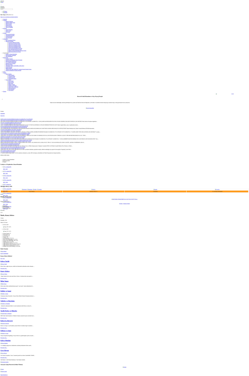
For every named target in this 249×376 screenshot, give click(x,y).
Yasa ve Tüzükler (9, 27)
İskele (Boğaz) (11, 75)
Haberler (5, 28)
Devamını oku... (4, 268)
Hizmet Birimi (9, 25)
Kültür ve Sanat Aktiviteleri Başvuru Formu (17, 50)
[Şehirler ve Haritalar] (5, 303)
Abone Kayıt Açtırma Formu (14, 43)
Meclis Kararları (9, 26)
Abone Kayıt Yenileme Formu (14, 46)
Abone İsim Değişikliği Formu (14, 47)
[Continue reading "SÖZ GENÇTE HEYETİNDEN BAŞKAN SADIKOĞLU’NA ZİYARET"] (17, 119)
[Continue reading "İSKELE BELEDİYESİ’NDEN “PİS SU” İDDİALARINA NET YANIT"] (16, 140)
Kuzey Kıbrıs (8, 79)
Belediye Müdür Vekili (10, 22)
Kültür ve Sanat (11, 84)
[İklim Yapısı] (3, 283)
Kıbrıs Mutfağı (11, 89)
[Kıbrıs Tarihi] (4, 264)
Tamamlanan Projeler (10, 35)
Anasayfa (5, 19)
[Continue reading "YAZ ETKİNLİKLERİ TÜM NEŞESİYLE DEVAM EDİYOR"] (14, 126)
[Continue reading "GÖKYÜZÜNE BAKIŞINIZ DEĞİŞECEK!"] (10, 143)
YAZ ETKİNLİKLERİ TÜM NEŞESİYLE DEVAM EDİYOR (14, 127)
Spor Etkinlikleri (9, 56)
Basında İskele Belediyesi (11, 61)
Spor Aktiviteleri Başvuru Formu (15, 49)
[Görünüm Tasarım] (4, 362)
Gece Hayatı (10, 90)
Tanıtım (4, 72)
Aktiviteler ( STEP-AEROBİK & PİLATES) (15, 65)
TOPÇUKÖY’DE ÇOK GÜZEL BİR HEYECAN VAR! (12, 148)
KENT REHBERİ (4, 253)
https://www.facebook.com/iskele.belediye (9, 17)
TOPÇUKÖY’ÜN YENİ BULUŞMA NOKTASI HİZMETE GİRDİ (15, 134)
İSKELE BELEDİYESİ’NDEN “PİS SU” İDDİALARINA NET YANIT (16, 141)
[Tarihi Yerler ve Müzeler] (6, 313)
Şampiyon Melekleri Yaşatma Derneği (13, 70)
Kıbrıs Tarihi (10, 81)
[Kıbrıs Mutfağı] (4, 343)
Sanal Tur (2, 115)
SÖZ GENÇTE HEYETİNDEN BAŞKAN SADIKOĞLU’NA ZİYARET (16, 120)
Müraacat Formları (9, 41)
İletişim (4, 91)
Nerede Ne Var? (11, 77)
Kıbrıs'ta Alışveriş (12, 88)
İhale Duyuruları (9, 64)
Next (4, 258)
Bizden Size (5, 57)
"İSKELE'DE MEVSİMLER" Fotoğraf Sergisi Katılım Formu (18, 69)
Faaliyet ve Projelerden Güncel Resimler (14, 60)
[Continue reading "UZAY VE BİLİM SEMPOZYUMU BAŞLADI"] (11, 122)
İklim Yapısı (10, 83)
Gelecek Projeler (9, 36)
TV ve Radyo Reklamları (11, 62)
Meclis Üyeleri (9, 23)
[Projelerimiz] (90, 108)
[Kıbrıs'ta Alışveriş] (5, 323)
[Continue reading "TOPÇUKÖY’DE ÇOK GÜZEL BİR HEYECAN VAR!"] (13, 147)
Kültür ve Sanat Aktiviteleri (11, 54)
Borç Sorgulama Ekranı (10, 40)
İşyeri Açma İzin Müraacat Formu (15, 48)
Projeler (4, 33)
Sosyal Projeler (9, 37)
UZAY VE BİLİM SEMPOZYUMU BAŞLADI (11, 123)
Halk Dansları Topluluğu (11, 55)
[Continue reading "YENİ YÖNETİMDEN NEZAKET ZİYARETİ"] (11, 129)
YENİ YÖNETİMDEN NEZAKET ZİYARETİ (10, 130)
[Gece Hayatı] (4, 353)
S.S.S (4, 71)
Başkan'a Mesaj (126, 203)
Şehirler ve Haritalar (12, 85)
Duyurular (8, 32)
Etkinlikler (3, 113)
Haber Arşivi (8, 30)
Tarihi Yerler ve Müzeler (13, 86)
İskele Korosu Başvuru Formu (14, 51)
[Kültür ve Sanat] (4, 293)
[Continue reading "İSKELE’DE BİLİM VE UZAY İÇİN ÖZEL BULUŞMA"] (13, 136)
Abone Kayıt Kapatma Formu (14, 44)
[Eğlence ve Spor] (4, 333)
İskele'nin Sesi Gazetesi (10, 63)
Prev (1, 258)
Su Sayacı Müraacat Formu (13, 42)
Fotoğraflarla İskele (12, 78)
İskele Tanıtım (8, 74)
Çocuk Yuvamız (9, 67)
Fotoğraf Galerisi (9, 58)
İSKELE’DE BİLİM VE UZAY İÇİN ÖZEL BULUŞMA (13, 137)
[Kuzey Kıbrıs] (4, 274)
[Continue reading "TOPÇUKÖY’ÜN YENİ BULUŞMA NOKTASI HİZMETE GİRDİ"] (15, 133)
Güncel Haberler (9, 29)
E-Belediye (5, 39)
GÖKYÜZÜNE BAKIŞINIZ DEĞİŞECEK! (10, 144)
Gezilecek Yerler (11, 76)
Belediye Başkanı (9, 21)
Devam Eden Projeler (10, 34)
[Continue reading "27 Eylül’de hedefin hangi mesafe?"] (8, 150)
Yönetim (5, 20)
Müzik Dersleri (9, 68)
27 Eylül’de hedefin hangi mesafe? (8, 151)
